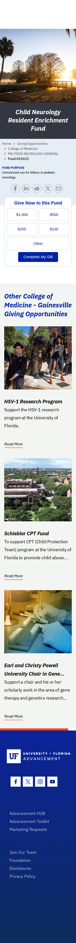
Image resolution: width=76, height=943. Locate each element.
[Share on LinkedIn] (27, 189)
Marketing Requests (28, 829)
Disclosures (20, 868)
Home (6, 143)
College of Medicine (23, 148)
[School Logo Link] (35, 756)
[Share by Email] (59, 189)
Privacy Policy (22, 876)
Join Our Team (23, 852)
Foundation (20, 860)
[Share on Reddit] (38, 189)
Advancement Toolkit (29, 821)
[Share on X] (48, 189)
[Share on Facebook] (16, 189)
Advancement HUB (27, 813)
